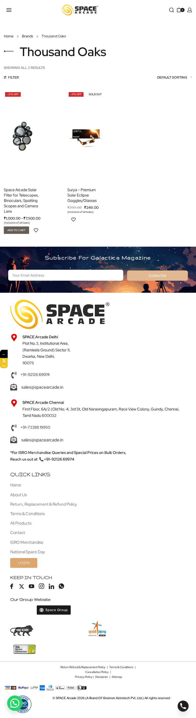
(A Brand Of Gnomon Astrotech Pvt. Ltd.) (100, 698)
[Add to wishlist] (36, 230)
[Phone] (183, 706)
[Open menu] (9, 10)
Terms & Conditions (121, 667)
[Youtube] (31, 587)
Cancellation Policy (97, 672)
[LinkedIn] (51, 587)
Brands (27, 36)
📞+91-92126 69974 (56, 459)
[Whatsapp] (61, 587)
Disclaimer (101, 677)
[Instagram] (41, 587)
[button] (14, 703)
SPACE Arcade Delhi (40, 337)
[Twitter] (21, 587)
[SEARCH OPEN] (171, 10)
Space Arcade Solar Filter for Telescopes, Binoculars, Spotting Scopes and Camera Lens (21, 200)
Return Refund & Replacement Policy (82, 667)
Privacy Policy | (85, 677)
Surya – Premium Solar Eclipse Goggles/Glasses (82, 195)
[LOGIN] (189, 10)
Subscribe (157, 275)
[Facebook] (11, 587)
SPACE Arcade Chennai (43, 402)
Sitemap (117, 677)
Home (9, 36)
